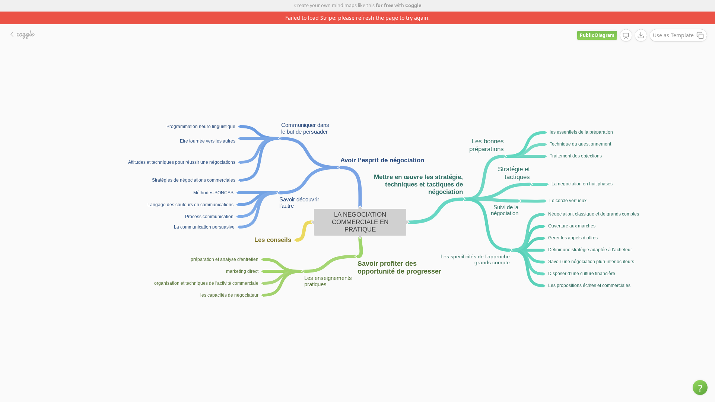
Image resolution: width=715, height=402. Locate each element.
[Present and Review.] (626, 36)
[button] (700, 387)
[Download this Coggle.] (641, 35)
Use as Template (673, 35)
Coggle (413, 5)
